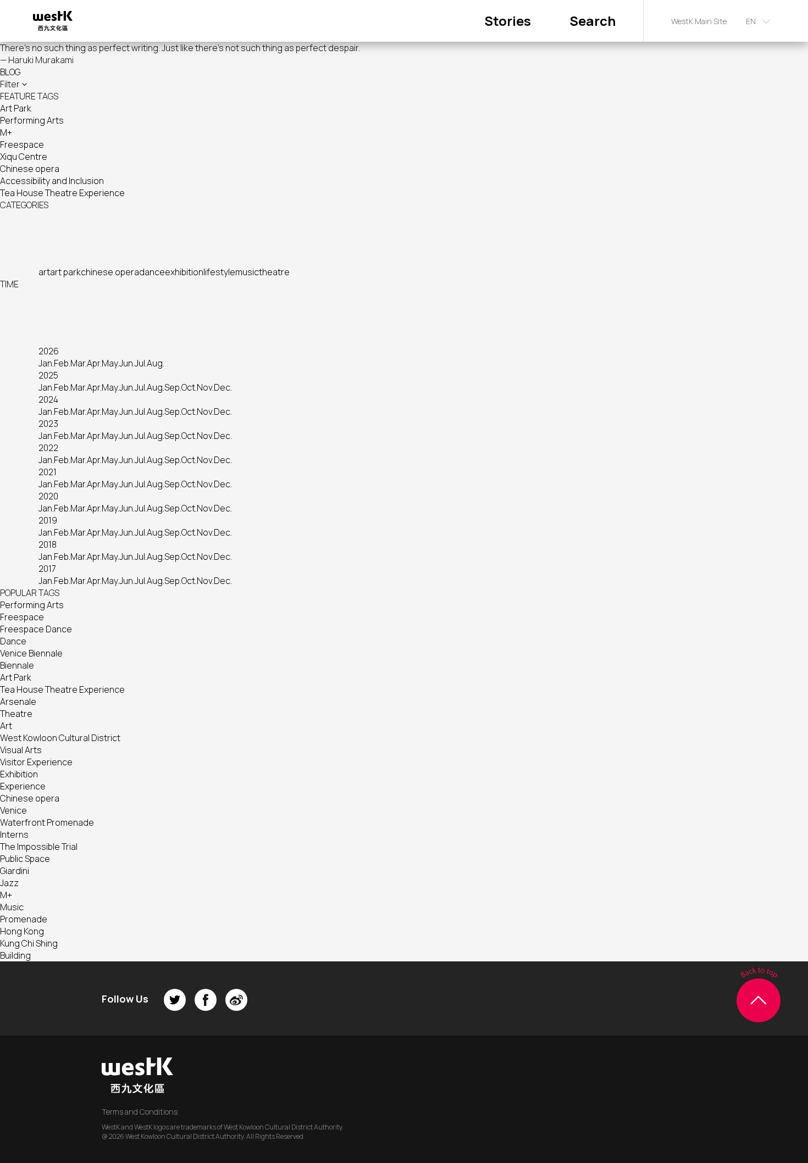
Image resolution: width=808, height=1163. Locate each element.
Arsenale (18, 701)
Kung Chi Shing (29, 943)
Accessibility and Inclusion (52, 181)
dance (152, 272)
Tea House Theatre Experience (62, 193)
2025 (48, 375)
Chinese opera (29, 169)
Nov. (205, 387)
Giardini (14, 871)
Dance (13, 641)
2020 (48, 496)
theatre (274, 272)
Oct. (189, 387)
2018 (47, 544)
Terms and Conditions (140, 1111)
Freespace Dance (36, 629)
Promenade (23, 919)
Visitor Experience (36, 762)
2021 (47, 472)
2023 (48, 424)
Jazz (9, 883)
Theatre (16, 714)
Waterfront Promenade (47, 822)
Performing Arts (32, 120)
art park (65, 272)
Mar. (78, 363)
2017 (47, 569)
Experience (23, 786)
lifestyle (219, 272)
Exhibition (19, 774)
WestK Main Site (699, 21)
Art (6, 726)
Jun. (127, 363)
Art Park (15, 108)
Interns (14, 834)
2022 (48, 448)
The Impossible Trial (39, 847)
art (44, 272)
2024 (48, 399)
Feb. (62, 363)
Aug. (155, 363)
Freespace (22, 144)
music (247, 272)
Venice (13, 810)
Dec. (223, 387)
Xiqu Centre (23, 157)
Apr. (94, 363)
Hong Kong (22, 931)
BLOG (10, 72)
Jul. (141, 363)
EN (751, 21)
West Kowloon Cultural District (60, 738)
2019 (47, 520)
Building (15, 955)
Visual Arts (21, 750)
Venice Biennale (31, 653)
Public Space (25, 859)
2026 (48, 351)
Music (12, 907)
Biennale (17, 665)
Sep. (172, 387)
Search (592, 21)
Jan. (46, 363)
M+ (6, 132)
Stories (507, 21)
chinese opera (110, 272)
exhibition (184, 272)
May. (110, 363)
